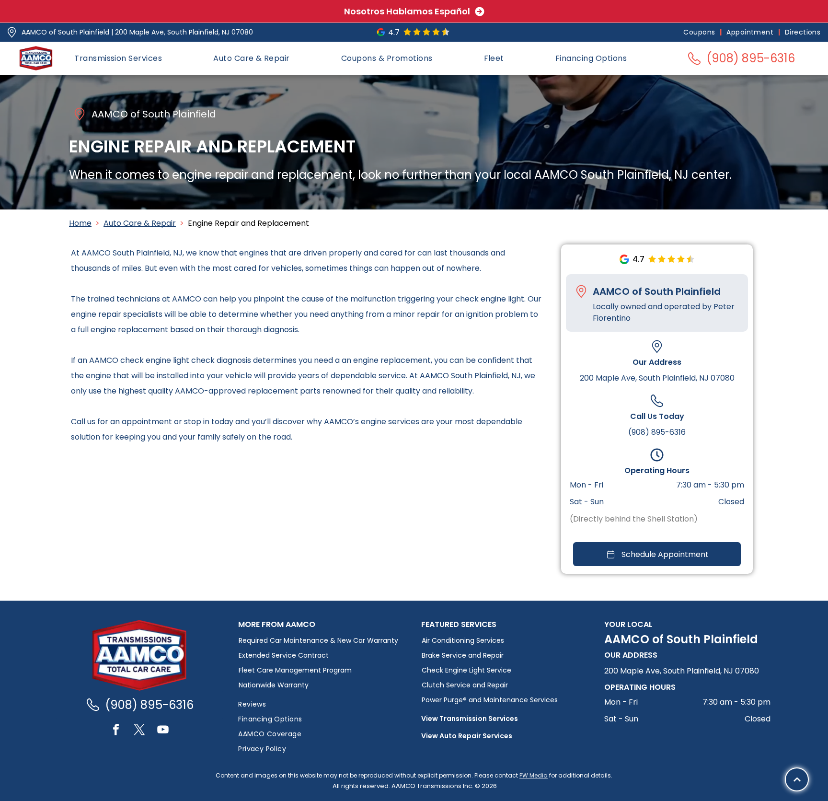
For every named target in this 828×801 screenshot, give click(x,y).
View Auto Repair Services (466, 736)
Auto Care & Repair (140, 223)
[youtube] (162, 731)
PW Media (533, 775)
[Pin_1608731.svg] (12, 32)
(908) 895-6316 (657, 432)
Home (80, 223)
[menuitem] (700, 32)
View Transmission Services (469, 718)
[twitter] (139, 731)
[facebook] (115, 731)
